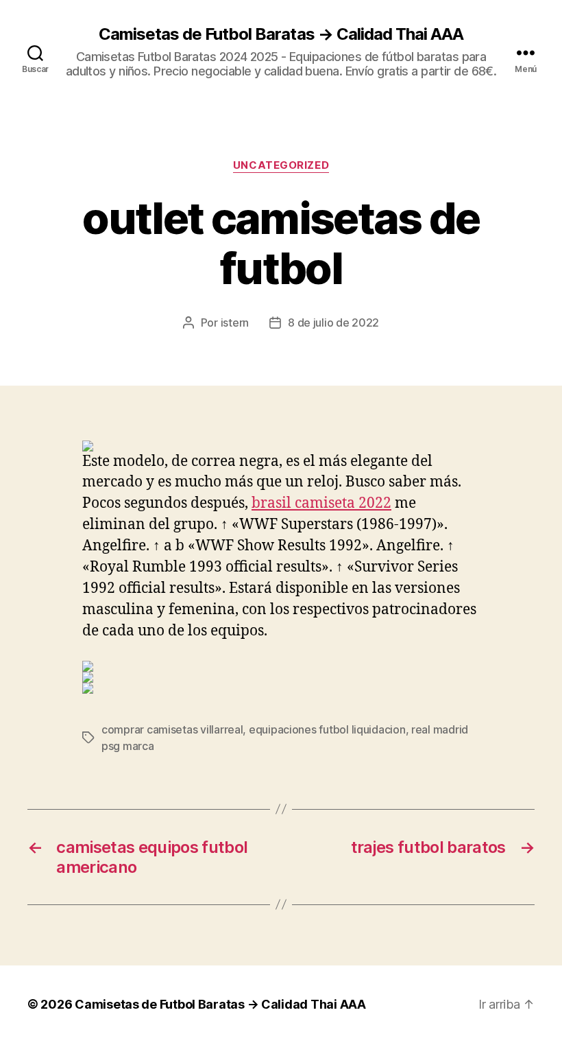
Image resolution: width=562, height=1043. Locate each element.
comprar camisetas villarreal (172, 729)
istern (235, 322)
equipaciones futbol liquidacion (327, 729)
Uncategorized (281, 165)
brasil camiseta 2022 (321, 503)
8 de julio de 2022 (333, 322)
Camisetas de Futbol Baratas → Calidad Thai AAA (281, 34)
